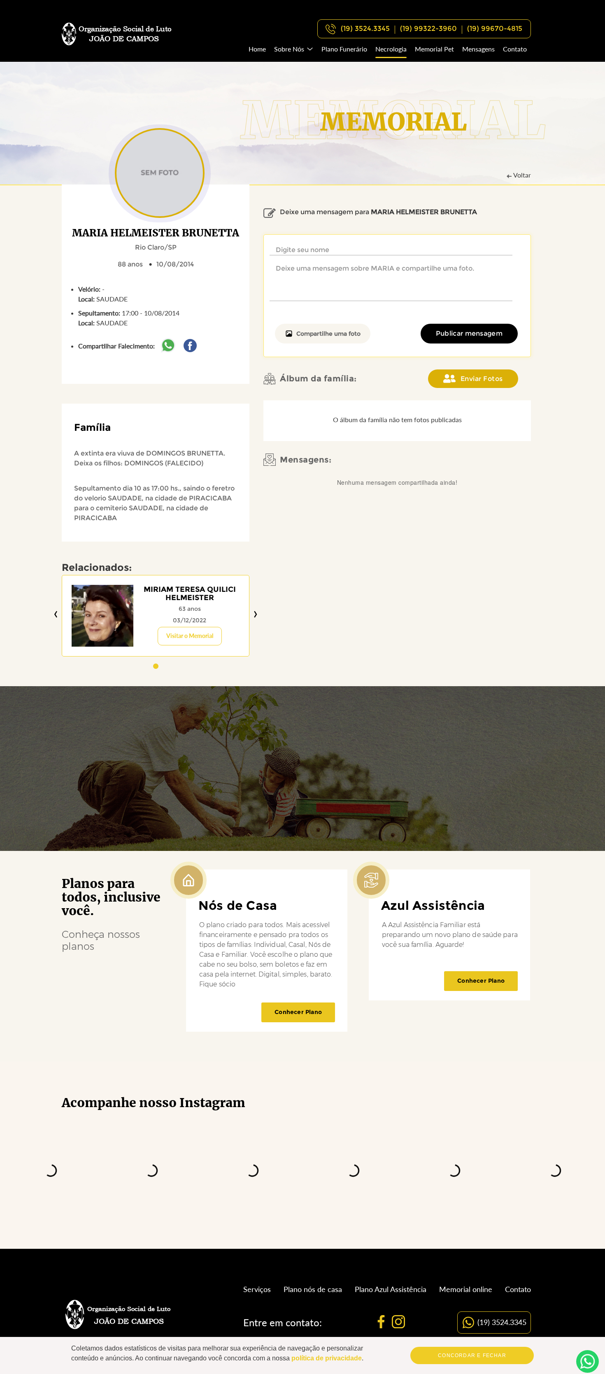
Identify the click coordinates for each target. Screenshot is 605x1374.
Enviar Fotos (482, 379)
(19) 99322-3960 (428, 28)
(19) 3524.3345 (365, 28)
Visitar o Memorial (189, 635)
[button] (155, 666)
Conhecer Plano (298, 1012)
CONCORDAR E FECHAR (472, 1355)
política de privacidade (326, 1358)
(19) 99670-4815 (494, 28)
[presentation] (56, 614)
